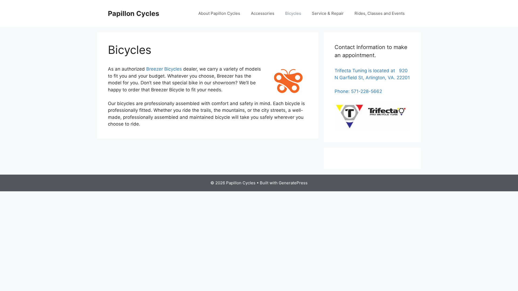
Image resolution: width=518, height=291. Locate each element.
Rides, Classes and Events (380, 13)
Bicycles (293, 13)
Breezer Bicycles (164, 69)
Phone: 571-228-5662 (358, 91)
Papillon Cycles (133, 13)
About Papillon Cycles (219, 13)
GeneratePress (293, 182)
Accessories (262, 13)
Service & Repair (328, 13)
